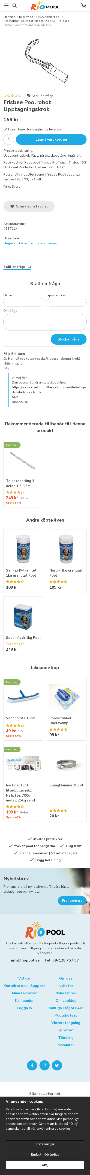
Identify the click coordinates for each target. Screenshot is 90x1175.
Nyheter (66, 985)
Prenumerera (72, 900)
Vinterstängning (65, 1022)
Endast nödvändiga (45, 1155)
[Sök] (14, 5)
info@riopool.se (25, 960)
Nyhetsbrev (16, 878)
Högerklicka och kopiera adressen (30, 243)
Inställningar (45, 1144)
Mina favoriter (24, 993)
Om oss (66, 978)
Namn (7, 295)
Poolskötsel (65, 1015)
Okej (45, 1165)
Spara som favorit (31, 206)
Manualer (66, 1045)
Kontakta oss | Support (24, 985)
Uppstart (66, 1030)
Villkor (24, 978)
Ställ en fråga (43, 96)
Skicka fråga (69, 339)
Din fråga (10, 310)
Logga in (24, 1008)
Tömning (66, 1037)
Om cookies (65, 1000)
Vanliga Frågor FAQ (66, 1008)
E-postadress (56, 295)
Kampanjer (24, 1000)
